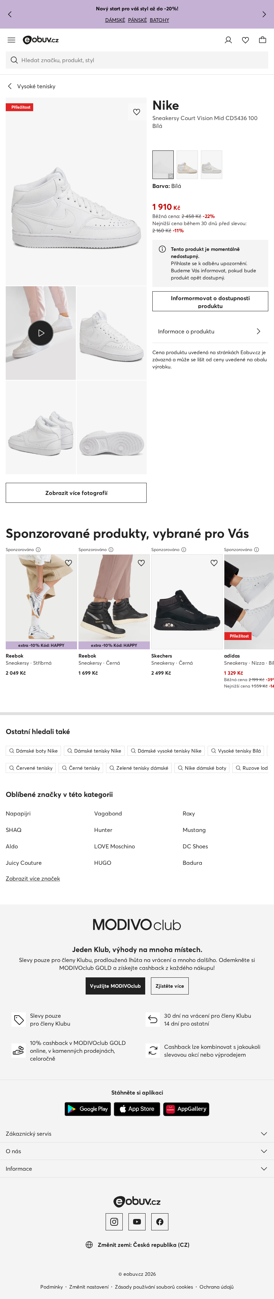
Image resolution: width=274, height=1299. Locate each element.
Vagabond (108, 813)
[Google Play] (88, 1109)
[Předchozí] (10, 14)
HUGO (102, 862)
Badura (192, 862)
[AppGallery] (186, 1109)
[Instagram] (114, 1221)
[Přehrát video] (41, 333)
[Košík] (262, 40)
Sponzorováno (20, 549)
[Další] (264, 14)
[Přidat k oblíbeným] (137, 111)
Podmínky (51, 1287)
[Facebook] (159, 1221)
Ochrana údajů (216, 1287)
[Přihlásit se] (228, 40)
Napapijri (18, 813)
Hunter (103, 829)
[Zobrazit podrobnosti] (258, 331)
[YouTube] (137, 1221)
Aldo (12, 846)
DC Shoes (195, 846)
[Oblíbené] (245, 40)
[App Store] (137, 1109)
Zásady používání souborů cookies (154, 1287)
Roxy (189, 813)
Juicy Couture (24, 862)
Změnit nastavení (88, 1287)
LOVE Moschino (114, 846)
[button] (76, 192)
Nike (165, 105)
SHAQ (13, 829)
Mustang (194, 829)
